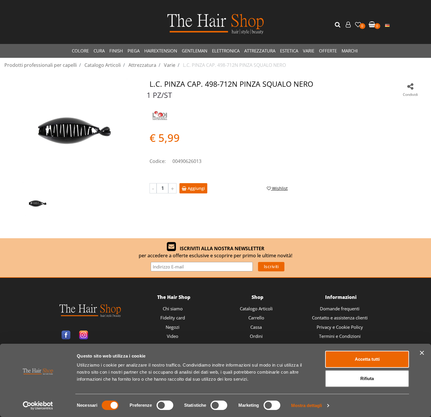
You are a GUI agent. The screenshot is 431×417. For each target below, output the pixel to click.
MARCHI (350, 51)
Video (172, 336)
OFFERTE (328, 51)
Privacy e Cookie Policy (340, 327)
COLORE (80, 51)
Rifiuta (367, 378)
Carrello (256, 318)
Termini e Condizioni (340, 336)
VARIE (308, 51)
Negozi (172, 327)
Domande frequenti (339, 309)
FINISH (116, 51)
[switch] (165, 405)
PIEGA (134, 51)
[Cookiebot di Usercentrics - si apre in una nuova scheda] (38, 405)
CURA (99, 51)
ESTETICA (289, 51)
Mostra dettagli (306, 405)
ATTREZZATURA (259, 51)
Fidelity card (172, 318)
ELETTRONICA (226, 51)
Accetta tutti (367, 359)
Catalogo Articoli (256, 309)
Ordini (256, 336)
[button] (338, 24)
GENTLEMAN (194, 51)
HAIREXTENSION (160, 51)
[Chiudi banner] (422, 353)
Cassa (256, 327)
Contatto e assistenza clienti (340, 318)
